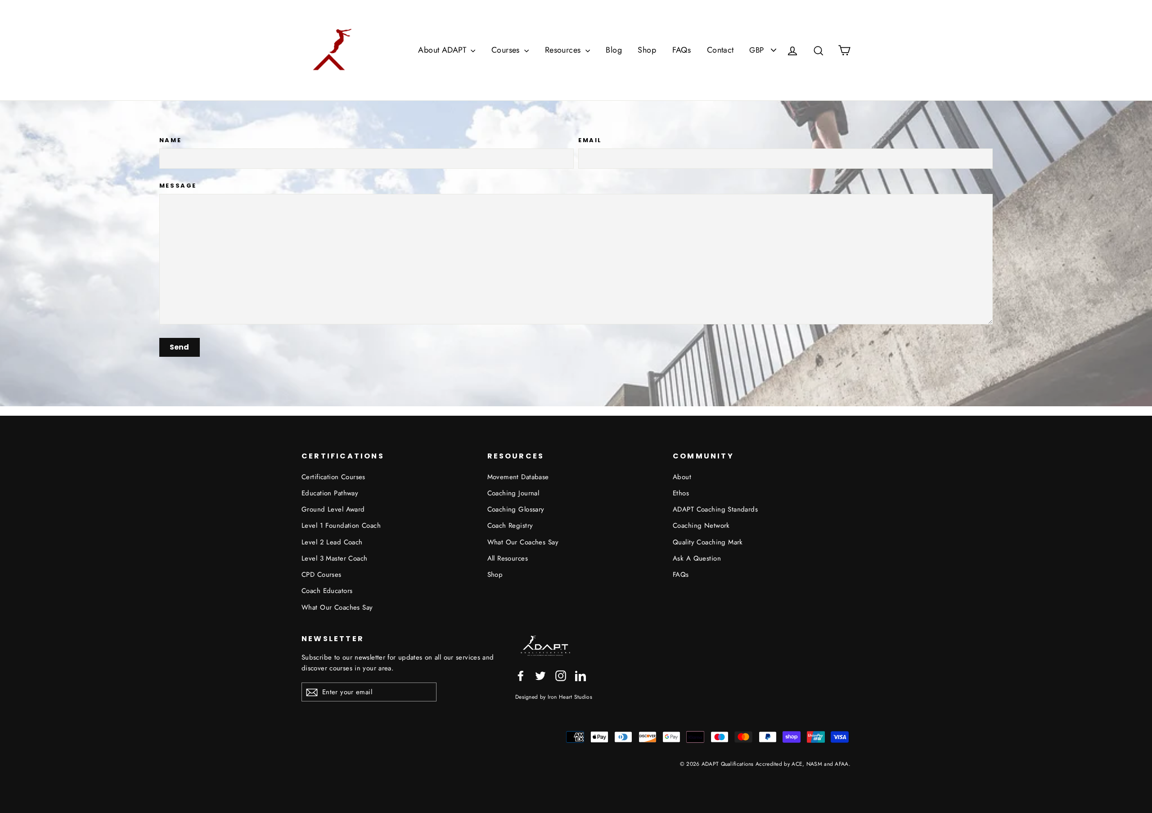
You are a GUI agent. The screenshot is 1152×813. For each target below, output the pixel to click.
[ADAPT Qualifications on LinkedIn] (580, 675)
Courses (506, 50)
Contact (720, 50)
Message (178, 185)
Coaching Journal (513, 493)
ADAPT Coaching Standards (715, 509)
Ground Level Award (333, 509)
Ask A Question (697, 558)
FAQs (681, 50)
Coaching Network (701, 525)
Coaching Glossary (515, 509)
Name (170, 140)
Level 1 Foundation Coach (341, 525)
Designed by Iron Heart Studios (553, 697)
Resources (564, 50)
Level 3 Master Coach (335, 558)
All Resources (507, 558)
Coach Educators (327, 591)
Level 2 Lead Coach (332, 542)
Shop (647, 50)
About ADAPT (443, 50)
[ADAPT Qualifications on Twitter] (540, 675)
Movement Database (518, 477)
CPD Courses (322, 574)
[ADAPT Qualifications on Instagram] (560, 675)
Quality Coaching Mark (708, 542)
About (682, 477)
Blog (614, 50)
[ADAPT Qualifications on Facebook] (520, 675)
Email (590, 140)
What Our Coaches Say (337, 607)
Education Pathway (330, 493)
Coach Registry (510, 525)
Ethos (681, 493)
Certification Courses (333, 477)
